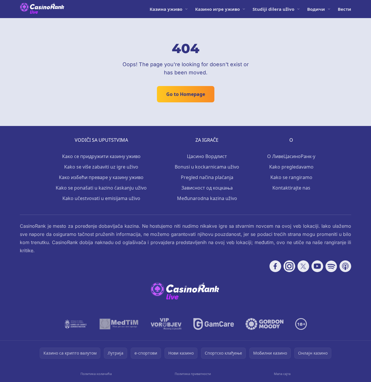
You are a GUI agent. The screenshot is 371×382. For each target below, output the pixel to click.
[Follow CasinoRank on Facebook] (275, 266)
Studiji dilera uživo (273, 9)
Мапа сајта (282, 374)
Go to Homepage (185, 94)
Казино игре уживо (217, 9)
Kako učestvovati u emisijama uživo (101, 198)
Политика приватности (193, 374)
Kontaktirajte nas (291, 188)
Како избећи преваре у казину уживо (101, 177)
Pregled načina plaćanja (207, 177)
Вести (344, 9)
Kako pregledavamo (291, 167)
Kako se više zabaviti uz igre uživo (101, 167)
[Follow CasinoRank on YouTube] (317, 266)
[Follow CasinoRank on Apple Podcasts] (345, 266)
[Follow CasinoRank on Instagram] (289, 266)
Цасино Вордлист (207, 156)
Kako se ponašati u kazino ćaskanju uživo (101, 188)
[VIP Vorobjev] (166, 324)
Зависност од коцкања (207, 188)
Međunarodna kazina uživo (207, 198)
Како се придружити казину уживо (101, 156)
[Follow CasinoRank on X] (303, 266)
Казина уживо (166, 9)
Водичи (316, 9)
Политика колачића (96, 374)
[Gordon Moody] (265, 324)
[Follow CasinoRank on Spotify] (331, 266)
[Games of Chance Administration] (76, 324)
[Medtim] (119, 324)
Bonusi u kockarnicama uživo (207, 167)
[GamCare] (213, 324)
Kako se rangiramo (291, 177)
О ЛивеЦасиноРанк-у (291, 156)
